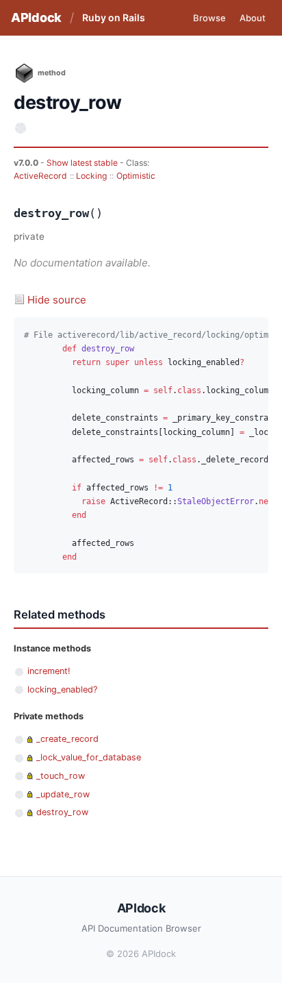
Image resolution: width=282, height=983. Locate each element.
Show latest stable (83, 163)
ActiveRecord (40, 176)
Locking (91, 176)
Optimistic (135, 176)
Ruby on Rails (113, 17)
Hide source (56, 299)
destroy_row (62, 812)
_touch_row (60, 776)
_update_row (63, 794)
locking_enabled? (62, 689)
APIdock (36, 17)
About (253, 17)
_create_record (67, 739)
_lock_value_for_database (88, 757)
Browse (209, 17)
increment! (48, 671)
